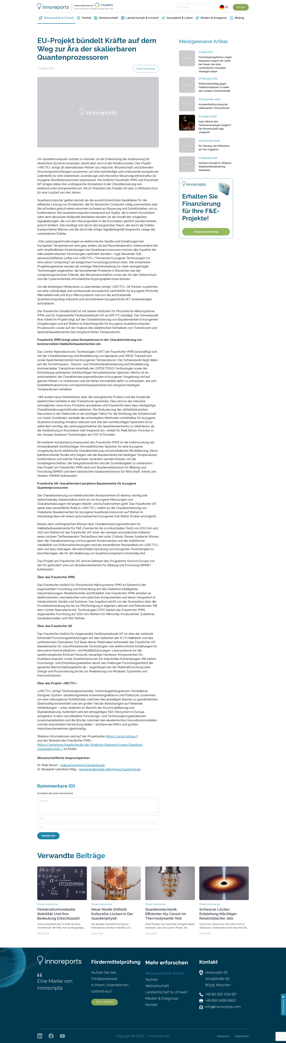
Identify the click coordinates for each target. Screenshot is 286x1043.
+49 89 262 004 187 (221, 994)
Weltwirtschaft (157, 986)
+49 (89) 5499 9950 (220, 1000)
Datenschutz (242, 1036)
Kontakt (240, 7)
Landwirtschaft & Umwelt (166, 992)
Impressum (223, 1036)
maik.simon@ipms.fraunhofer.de (82, 765)
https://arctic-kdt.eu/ (122, 736)
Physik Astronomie (146, 69)
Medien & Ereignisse (161, 998)
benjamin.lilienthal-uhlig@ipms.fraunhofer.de (110, 769)
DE (226, 7)
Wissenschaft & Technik (164, 973)
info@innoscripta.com (223, 1007)
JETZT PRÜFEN (104, 1002)
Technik (151, 979)
